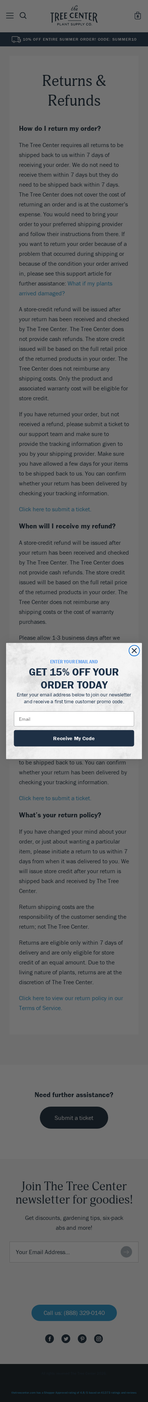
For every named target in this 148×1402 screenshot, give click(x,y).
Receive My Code (74, 737)
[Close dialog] (134, 650)
